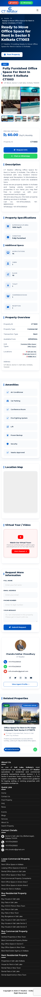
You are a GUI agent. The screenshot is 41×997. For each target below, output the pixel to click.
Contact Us (5, 796)
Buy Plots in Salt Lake (9, 909)
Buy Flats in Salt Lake (9, 902)
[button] (4, 100)
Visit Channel (19, 551)
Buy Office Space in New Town (13, 947)
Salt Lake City (31, 352)
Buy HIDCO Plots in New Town (13, 906)
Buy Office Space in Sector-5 (12, 944)
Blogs (3, 815)
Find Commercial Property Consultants (16, 878)
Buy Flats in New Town (10, 913)
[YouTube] (31, 678)
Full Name (8, 580)
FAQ (3, 803)
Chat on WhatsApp (21, 156)
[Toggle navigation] (37, 10)
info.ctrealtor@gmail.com (15, 850)
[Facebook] (10, 678)
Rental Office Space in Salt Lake (13, 871)
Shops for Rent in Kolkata (11, 889)
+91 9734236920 (11, 842)
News (3, 807)
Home (6, 18)
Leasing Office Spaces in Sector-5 (14, 868)
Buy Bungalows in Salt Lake (12, 916)
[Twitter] (15, 678)
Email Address (10, 590)
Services (4, 819)
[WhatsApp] (35, 749)
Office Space (32, 346)
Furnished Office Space (28, 344)
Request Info (21, 150)
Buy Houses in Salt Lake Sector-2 (14, 923)
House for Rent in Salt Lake (11, 964)
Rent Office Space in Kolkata (12, 864)
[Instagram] (21, 678)
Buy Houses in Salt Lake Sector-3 (14, 927)
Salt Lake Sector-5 (30, 354)
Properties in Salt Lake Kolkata (13, 961)
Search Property (7, 826)
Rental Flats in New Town (11, 968)
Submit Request (18, 627)
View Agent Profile (20, 684)
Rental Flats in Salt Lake (10, 971)
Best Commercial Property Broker (14, 940)
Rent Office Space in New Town (13, 875)
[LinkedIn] (26, 678)
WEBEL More (32, 356)
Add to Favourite (13, 749)
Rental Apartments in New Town (13, 975)
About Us (4, 822)
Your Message (10, 610)
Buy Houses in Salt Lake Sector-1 (13, 920)
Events (4, 812)
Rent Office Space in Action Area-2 (14, 885)
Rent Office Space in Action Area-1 (14, 882)
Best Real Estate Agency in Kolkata (14, 951)
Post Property (13, 54)
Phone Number (10, 600)
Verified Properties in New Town (13, 937)
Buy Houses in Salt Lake (10, 899)
